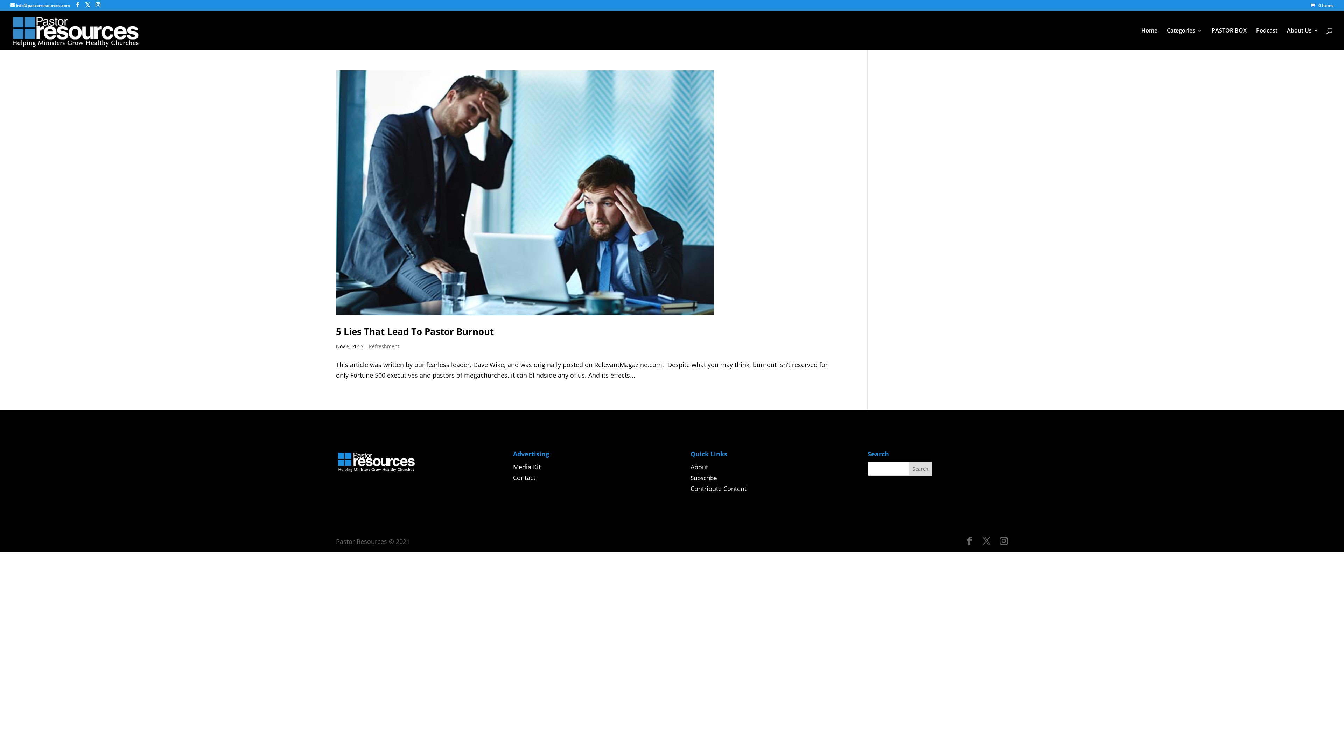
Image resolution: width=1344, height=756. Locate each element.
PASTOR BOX (1229, 31)
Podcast (1267, 31)
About (699, 467)
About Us (1299, 31)
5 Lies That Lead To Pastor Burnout (415, 331)
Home (1149, 31)
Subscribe (704, 478)
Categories (1181, 31)
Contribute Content (719, 488)
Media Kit (527, 467)
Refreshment (384, 346)
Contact (524, 478)
